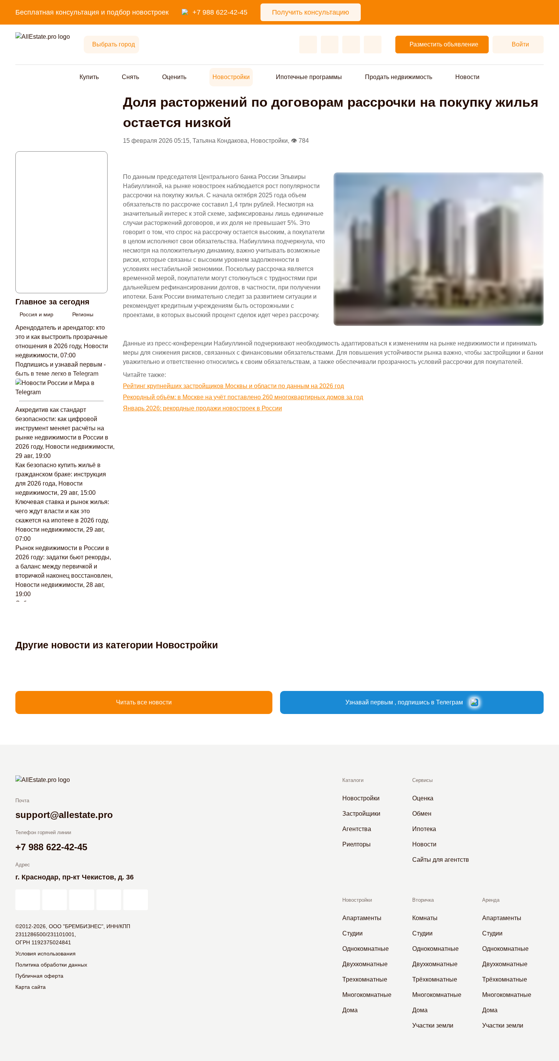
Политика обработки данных (51, 965)
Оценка (422, 798)
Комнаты (425, 918)
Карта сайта (30, 987)
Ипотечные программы (309, 77)
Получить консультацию (310, 12)
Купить (89, 77)
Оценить (174, 77)
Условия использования (45, 953)
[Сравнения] (329, 44)
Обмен (421, 813)
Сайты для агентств (440, 859)
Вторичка (423, 900)
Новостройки (231, 77)
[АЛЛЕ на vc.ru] (27, 899)
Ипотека (424, 829)
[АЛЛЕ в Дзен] (54, 899)
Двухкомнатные (365, 964)
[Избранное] (308, 44)
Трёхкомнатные (434, 979)
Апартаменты (362, 918)
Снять (130, 77)
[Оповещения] (373, 44)
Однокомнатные (365, 948)
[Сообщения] (351, 44)
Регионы (82, 314)
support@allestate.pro (64, 815)
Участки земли (432, 1025)
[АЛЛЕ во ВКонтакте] (81, 899)
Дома (350, 1010)
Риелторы (356, 844)
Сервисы (422, 780)
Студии (352, 933)
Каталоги (352, 780)
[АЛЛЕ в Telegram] (135, 899)
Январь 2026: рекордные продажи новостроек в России (202, 408)
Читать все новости (144, 702)
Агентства (356, 829)
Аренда (490, 900)
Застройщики (361, 813)
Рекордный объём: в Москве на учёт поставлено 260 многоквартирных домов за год (243, 397)
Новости (467, 77)
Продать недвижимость (398, 77)
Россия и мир (36, 314)
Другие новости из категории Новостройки (116, 645)
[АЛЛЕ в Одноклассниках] (108, 899)
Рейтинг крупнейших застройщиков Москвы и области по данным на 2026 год (233, 386)
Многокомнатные (366, 995)
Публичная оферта (39, 976)
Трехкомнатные (364, 979)
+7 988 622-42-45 (219, 12)
